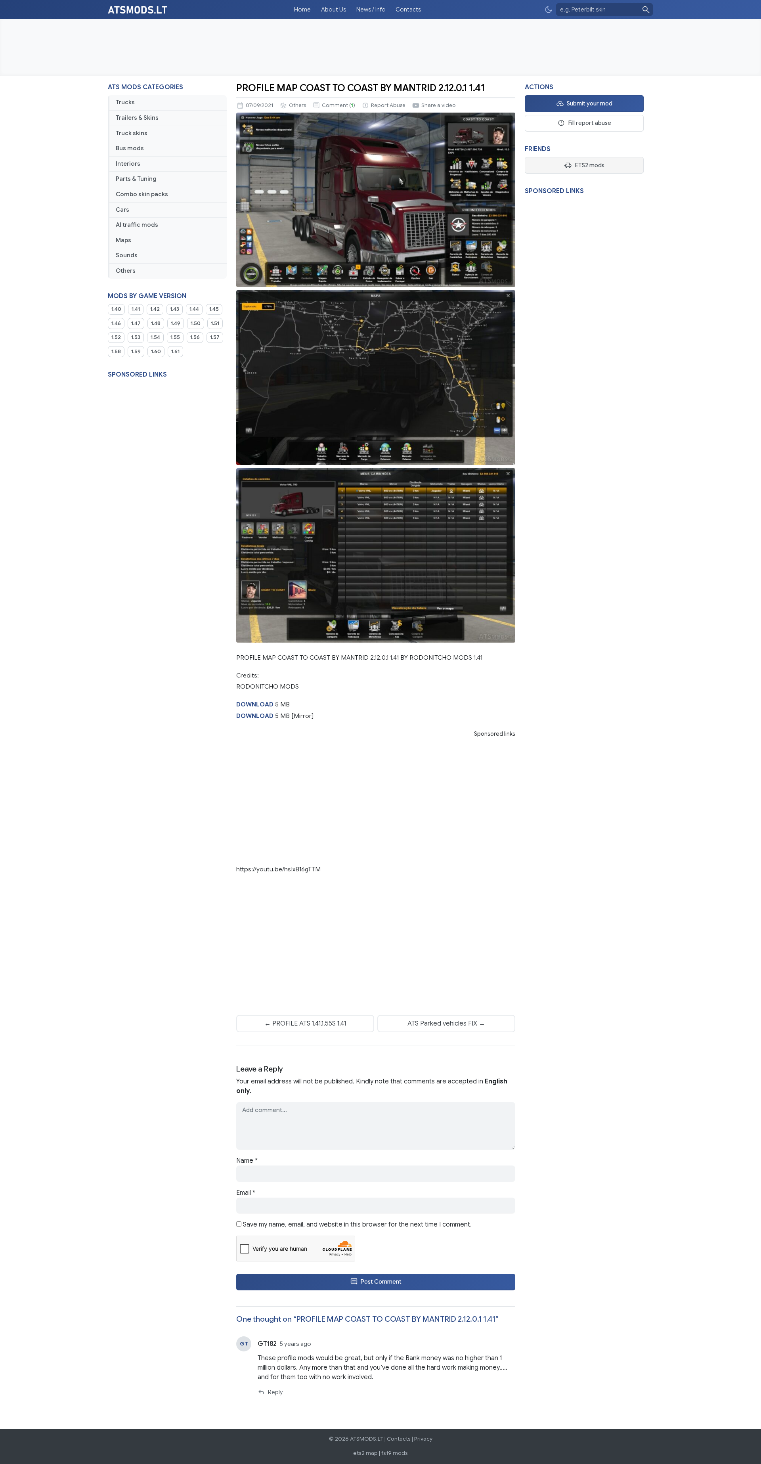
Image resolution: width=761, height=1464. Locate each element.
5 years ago (295, 1343)
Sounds (127, 255)
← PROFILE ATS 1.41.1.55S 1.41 (305, 1024)
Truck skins (131, 133)
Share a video (438, 105)
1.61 (175, 351)
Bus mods (130, 148)
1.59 (136, 351)
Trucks (125, 102)
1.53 (135, 337)
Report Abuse (388, 105)
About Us (333, 9)
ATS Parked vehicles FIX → (446, 1024)
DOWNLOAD (254, 704)
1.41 (136, 309)
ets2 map (365, 1453)
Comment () (338, 105)
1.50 (196, 323)
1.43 (174, 309)
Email (245, 1193)
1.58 (116, 351)
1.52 (116, 337)
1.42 (155, 309)
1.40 (116, 309)
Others (126, 270)
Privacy (423, 1438)
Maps (123, 240)
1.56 (195, 337)
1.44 (194, 309)
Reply (275, 1392)
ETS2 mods (589, 165)
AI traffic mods (137, 224)
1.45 (214, 309)
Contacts (408, 9)
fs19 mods (394, 1453)
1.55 (175, 337)
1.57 (215, 337)
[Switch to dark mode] (548, 9)
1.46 (116, 323)
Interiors (128, 163)
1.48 (156, 323)
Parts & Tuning (136, 178)
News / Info (371, 9)
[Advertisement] (380, 47)
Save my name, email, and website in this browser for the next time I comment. (357, 1225)
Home (302, 9)
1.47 (136, 323)
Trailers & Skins (137, 117)
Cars (122, 209)
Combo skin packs (142, 194)
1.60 (156, 351)
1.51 (215, 323)
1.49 (175, 323)
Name (247, 1161)
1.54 (155, 337)
